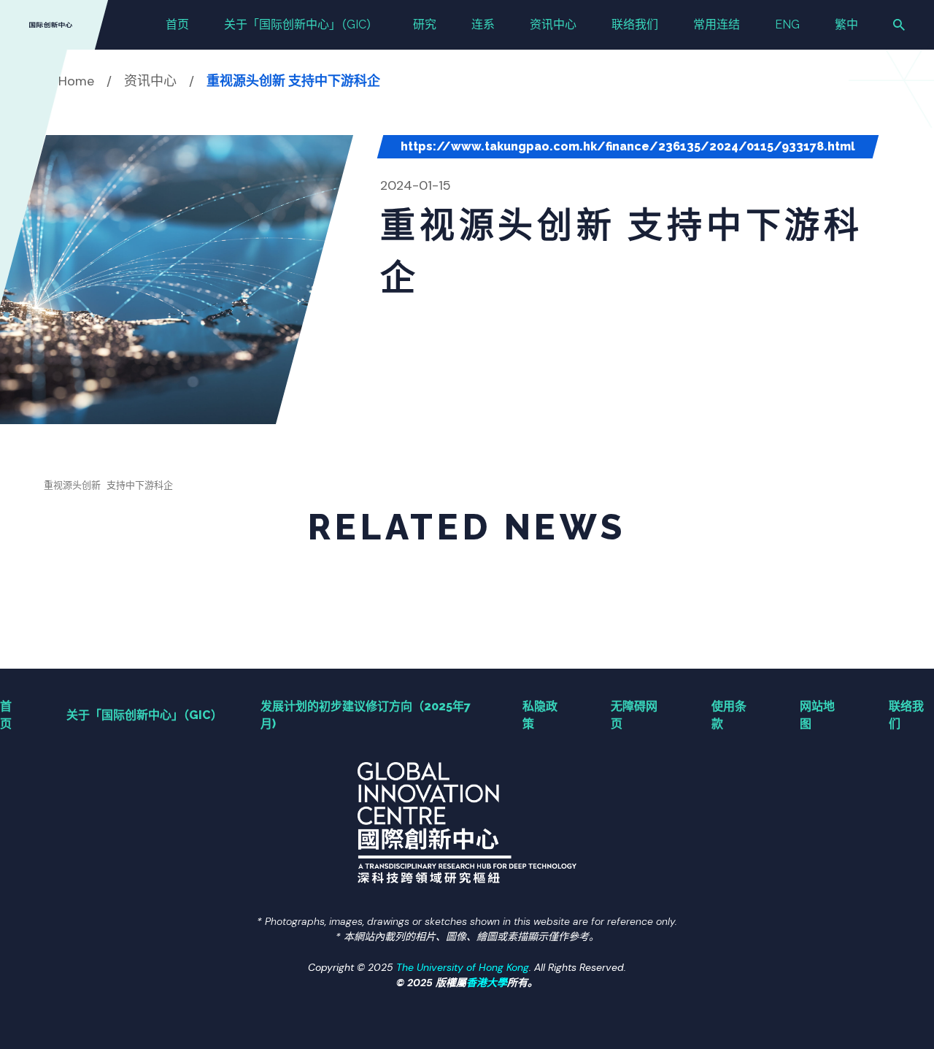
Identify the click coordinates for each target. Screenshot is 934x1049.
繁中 (846, 24)
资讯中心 (553, 24)
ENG (787, 24)
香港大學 (486, 982)
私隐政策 (539, 715)
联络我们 (634, 24)
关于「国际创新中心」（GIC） (301, 24)
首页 (177, 24)
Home (76, 81)
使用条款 (728, 715)
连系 (483, 24)
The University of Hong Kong (462, 967)
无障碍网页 (634, 715)
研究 (424, 24)
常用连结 (716, 24)
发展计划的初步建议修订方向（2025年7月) (365, 715)
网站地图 (817, 715)
